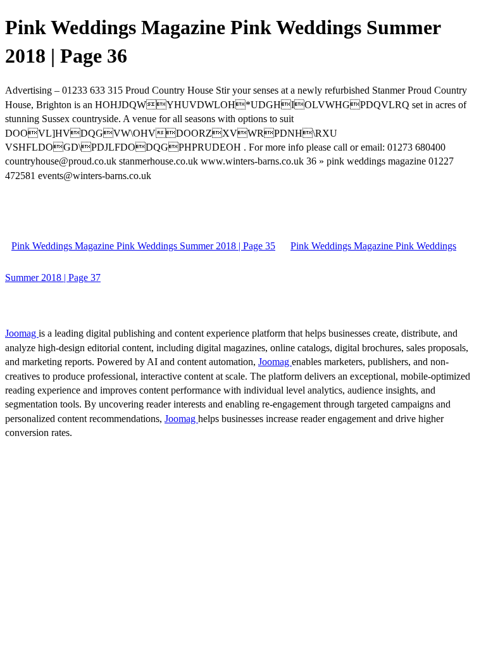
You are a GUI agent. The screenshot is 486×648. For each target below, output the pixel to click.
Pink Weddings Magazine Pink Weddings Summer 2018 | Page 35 (143, 245)
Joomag (22, 333)
